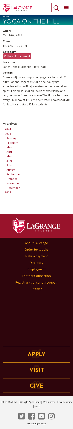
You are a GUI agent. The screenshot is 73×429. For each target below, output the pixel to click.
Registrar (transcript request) (36, 282)
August (11, 170)
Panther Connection (36, 276)
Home (6, 16)
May (9, 156)
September (14, 174)
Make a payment (36, 256)
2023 (8, 134)
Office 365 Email (9, 402)
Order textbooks (36, 249)
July (9, 165)
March (10, 147)
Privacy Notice (64, 402)
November (13, 183)
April (10, 152)
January (11, 138)
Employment (37, 269)
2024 (8, 129)
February (12, 143)
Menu (66, 7)
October (12, 179)
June (10, 161)
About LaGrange (36, 243)
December (13, 188)
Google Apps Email (30, 402)
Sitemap (36, 289)
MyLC (37, 406)
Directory (36, 262)
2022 (8, 192)
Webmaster (49, 402)
